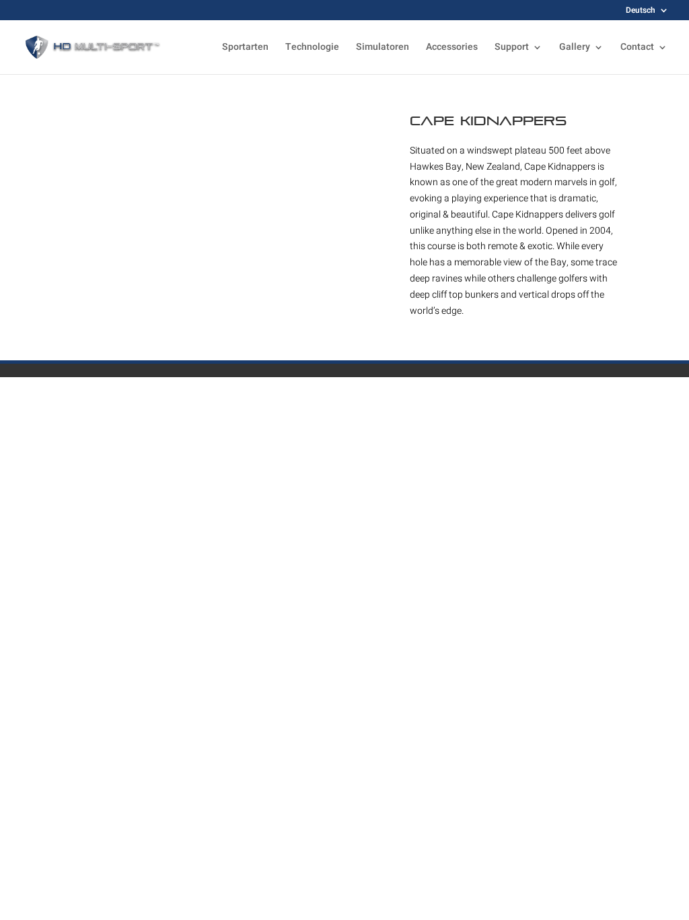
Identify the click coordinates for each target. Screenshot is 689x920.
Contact (637, 48)
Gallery (574, 48)
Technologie (312, 48)
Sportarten (245, 48)
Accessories (452, 48)
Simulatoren (382, 48)
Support (512, 48)
